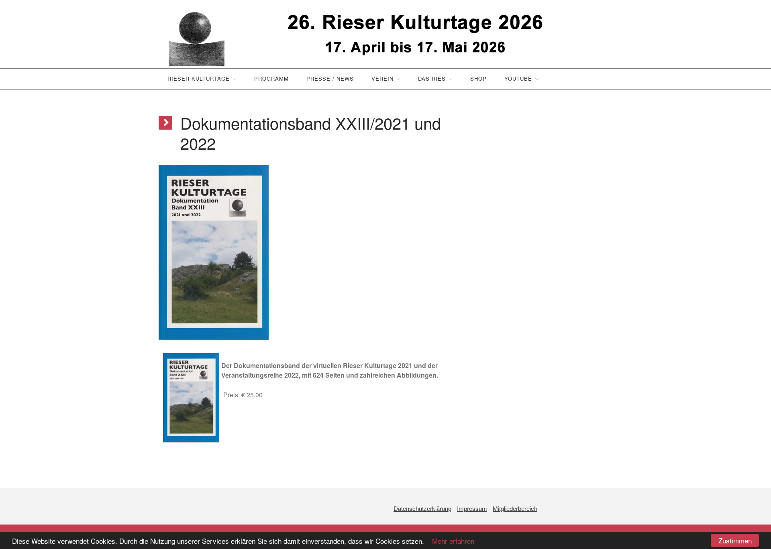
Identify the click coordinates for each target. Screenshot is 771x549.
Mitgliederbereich (515, 508)
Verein (382, 78)
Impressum (472, 508)
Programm (271, 78)
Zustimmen (735, 540)
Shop (478, 78)
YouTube (518, 78)
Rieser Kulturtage (198, 78)
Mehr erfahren (450, 541)
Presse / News (330, 78)
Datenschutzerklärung (422, 508)
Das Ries (432, 78)
